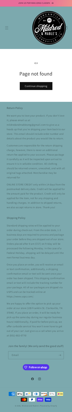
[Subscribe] (60, 355)
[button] (6, 28)
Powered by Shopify (48, 406)
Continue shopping (36, 86)
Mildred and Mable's (31, 406)
